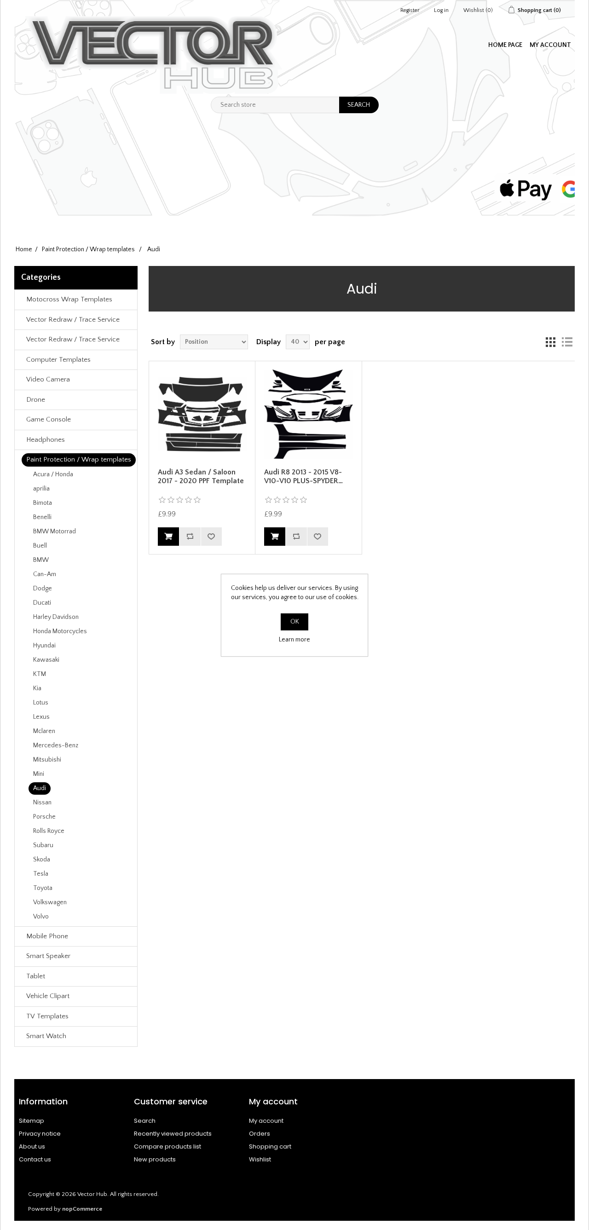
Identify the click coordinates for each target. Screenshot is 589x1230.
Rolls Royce (48, 831)
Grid (550, 342)
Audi (39, 788)
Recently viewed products (173, 1133)
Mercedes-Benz (55, 745)
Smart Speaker (48, 956)
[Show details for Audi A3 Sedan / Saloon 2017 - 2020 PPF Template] (202, 414)
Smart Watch (46, 1036)
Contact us (35, 1159)
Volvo (41, 916)
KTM (39, 674)
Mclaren (44, 731)
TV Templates (47, 1016)
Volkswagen (50, 902)
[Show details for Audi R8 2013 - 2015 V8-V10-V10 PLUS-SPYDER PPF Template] (308, 414)
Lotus (40, 702)
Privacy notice (40, 1133)
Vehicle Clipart (47, 996)
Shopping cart (270, 1146)
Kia (37, 688)
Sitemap (31, 1120)
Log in (441, 10)
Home (24, 249)
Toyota (42, 888)
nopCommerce (82, 1209)
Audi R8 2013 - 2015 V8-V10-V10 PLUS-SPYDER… (303, 476)
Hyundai (44, 645)
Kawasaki (46, 660)
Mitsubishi (47, 759)
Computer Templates (58, 360)
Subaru (43, 845)
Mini (38, 774)
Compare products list (167, 1146)
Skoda (41, 859)
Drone (35, 400)
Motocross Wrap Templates (69, 299)
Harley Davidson (56, 617)
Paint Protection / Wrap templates (78, 459)
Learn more (294, 639)
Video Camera (48, 379)
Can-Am (44, 574)
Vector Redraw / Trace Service (73, 319)
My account (550, 45)
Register (409, 10)
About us (32, 1146)
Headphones (45, 440)
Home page (505, 45)
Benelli (42, 517)
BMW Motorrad (54, 531)
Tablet (35, 976)
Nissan (42, 802)
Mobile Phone (47, 936)
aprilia (41, 488)
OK (294, 621)
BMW (41, 560)
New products (155, 1159)
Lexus (41, 717)
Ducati (42, 602)
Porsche (44, 816)
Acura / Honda (53, 474)
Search (145, 1120)
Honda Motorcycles (60, 631)
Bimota (42, 503)
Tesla (40, 874)
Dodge (42, 588)
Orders (259, 1133)
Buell (40, 545)
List (566, 342)
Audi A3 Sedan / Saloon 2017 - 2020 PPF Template (201, 476)
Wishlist (260, 1159)
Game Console (48, 419)
